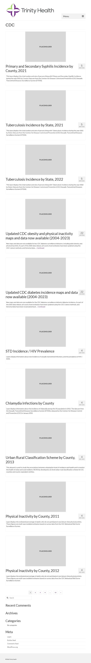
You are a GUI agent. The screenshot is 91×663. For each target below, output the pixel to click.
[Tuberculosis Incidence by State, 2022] (45, 160)
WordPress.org (12, 647)
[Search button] (7, 598)
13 (55, 592)
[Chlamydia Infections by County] (45, 383)
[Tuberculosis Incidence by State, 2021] (45, 105)
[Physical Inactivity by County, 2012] (45, 551)
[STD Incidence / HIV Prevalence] (45, 331)
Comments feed (12, 644)
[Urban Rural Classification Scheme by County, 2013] (45, 438)
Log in (9, 637)
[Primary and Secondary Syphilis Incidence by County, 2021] (45, 46)
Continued (40, 248)
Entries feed (11, 640)
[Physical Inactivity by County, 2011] (45, 496)
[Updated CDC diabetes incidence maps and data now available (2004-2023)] (45, 273)
